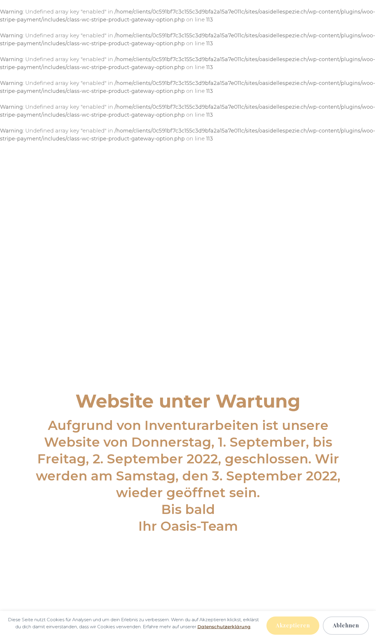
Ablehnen (346, 625)
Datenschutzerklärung (224, 626)
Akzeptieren (293, 625)
